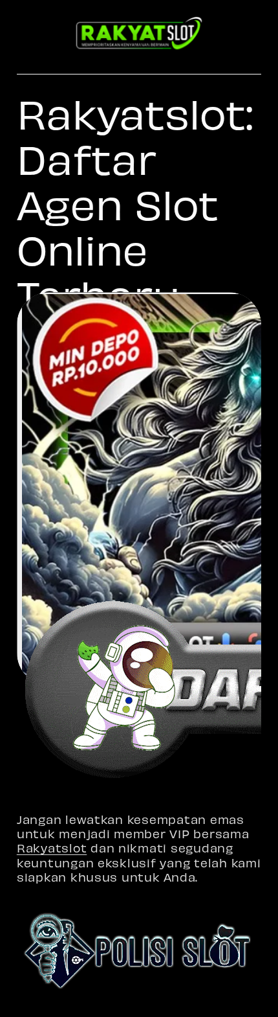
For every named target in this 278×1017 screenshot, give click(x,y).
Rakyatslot (52, 847)
